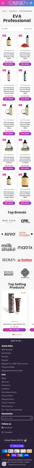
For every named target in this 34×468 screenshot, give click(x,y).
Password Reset (8, 367)
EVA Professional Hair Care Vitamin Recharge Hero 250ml (25, 119)
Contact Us (6, 385)
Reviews (5, 357)
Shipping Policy (8, 399)
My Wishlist (6, 353)
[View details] (9, 221)
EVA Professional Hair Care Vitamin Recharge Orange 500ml (9, 50)
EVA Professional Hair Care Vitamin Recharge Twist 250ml (25, 50)
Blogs (4, 378)
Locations (6, 389)
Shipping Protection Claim (12, 371)
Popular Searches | (17, 462)
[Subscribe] (30, 418)
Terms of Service (8, 403)
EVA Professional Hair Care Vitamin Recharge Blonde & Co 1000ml (25, 154)
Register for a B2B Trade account (15, 364)
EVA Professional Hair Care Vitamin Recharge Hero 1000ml (9, 119)
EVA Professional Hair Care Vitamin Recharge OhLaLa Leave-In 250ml (9, 85)
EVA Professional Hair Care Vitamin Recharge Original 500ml (25, 189)
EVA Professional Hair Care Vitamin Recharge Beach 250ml (25, 85)
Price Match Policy (9, 392)
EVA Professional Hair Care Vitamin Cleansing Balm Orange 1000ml (9, 189)
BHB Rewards (7, 350)
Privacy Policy (7, 396)
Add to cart (14, 330)
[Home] (17, 3)
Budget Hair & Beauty (15, 460)
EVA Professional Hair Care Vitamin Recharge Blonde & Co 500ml (9, 154)
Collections (13, 11)
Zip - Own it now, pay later (12, 410)
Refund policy (7, 406)
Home (4, 11)
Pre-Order (9, 64)
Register (5, 360)
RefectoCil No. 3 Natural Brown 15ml (14, 311)
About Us (5, 382)
